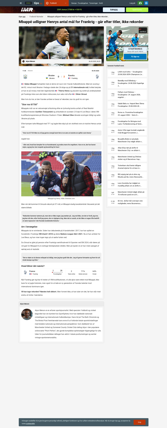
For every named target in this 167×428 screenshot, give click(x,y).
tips (38, 3)
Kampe (74, 3)
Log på (132, 3)
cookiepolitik (30, 423)
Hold (101, 3)
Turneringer (93, 3)
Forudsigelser (83, 3)
